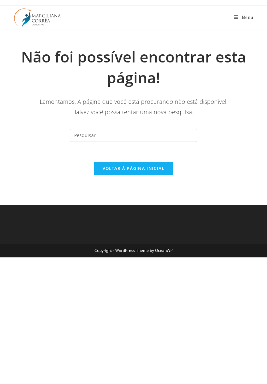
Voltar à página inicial (134, 168)
